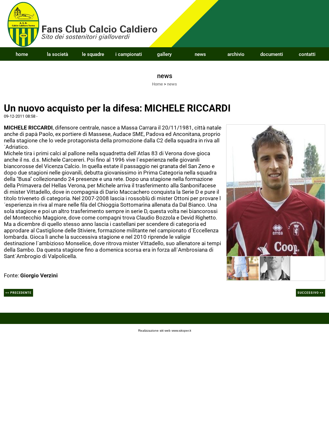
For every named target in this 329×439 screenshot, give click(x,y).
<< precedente (18, 292)
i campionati (128, 54)
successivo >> (311, 292)
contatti (307, 54)
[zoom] (276, 190)
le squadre (93, 54)
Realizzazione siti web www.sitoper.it (164, 330)
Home (157, 84)
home (22, 54)
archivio (236, 54)
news (200, 54)
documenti (271, 54)
